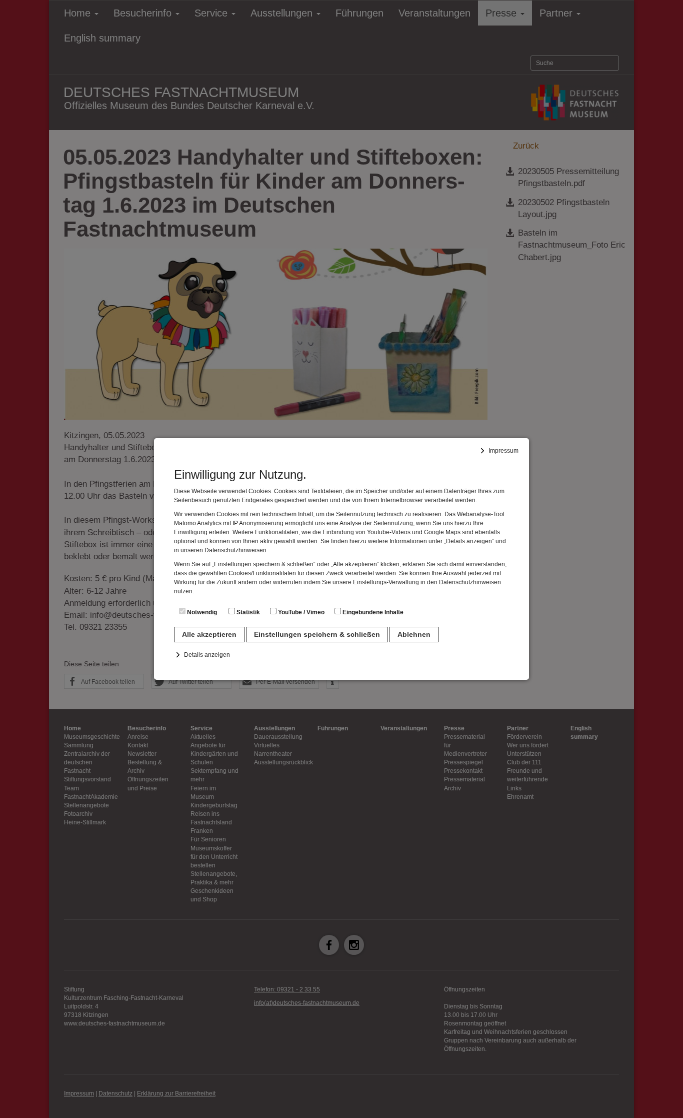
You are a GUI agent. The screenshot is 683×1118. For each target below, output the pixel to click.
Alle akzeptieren (209, 634)
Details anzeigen (207, 654)
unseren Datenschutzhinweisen (223, 550)
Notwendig (201, 612)
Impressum (503, 450)
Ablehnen (414, 634)
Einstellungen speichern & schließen (317, 634)
